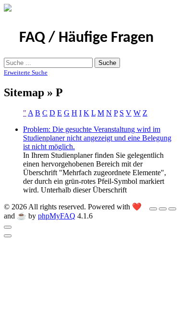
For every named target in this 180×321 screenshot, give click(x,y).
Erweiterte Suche (26, 72)
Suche (107, 62)
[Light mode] (153, 208)
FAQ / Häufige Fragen (86, 38)
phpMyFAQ (56, 216)
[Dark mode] (163, 208)
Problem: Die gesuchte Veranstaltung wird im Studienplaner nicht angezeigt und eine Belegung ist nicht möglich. (97, 138)
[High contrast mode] (172, 208)
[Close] (8, 227)
